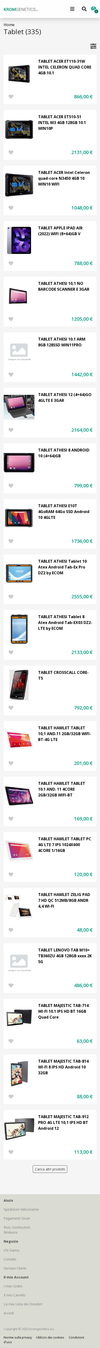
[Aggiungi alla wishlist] (11, 97)
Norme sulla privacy (18, 1337)
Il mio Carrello (14, 1295)
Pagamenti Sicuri (17, 1218)
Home (9, 24)
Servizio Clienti (15, 1268)
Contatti (10, 1259)
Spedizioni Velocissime (21, 1209)
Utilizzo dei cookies (50, 1337)
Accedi (9, 1313)
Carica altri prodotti (50, 1169)
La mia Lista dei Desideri (23, 1304)
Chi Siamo (11, 1250)
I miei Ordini (13, 1286)
